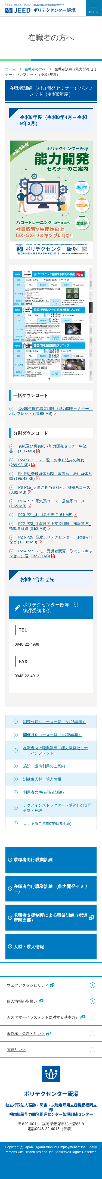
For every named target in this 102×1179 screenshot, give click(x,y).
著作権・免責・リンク (26, 1033)
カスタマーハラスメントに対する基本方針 (43, 1017)
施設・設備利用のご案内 (44, 766)
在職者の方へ (35, 69)
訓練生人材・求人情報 (42, 779)
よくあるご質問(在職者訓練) (47, 823)
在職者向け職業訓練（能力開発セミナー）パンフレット (55, 750)
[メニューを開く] (94, 8)
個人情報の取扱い (22, 1001)
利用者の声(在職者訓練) (43, 792)
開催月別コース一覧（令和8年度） (52, 735)
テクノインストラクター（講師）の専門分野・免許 (57, 807)
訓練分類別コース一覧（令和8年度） (54, 722)
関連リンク (16, 1049)
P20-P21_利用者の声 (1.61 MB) (45, 514)
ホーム (10, 69)
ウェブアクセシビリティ (28, 985)
